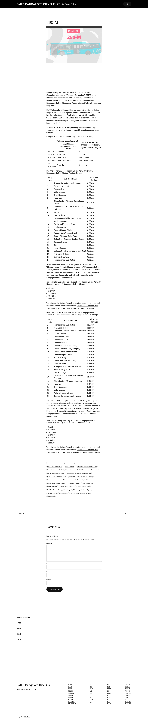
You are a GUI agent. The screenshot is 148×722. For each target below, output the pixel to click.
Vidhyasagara (51, 496)
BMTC (89, 92)
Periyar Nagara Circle (84, 486)
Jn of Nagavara (88, 479)
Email (48, 571)
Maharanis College (52, 486)
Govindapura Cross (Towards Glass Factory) (59, 479)
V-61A (127, 700)
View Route (62, 158)
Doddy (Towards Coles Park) (90, 469)
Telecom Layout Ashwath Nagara (82, 490)
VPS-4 (127, 689)
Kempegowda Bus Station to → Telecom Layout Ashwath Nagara (90, 145)
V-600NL (128, 702)
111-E (109, 700)
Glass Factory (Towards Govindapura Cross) (79, 473)
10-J (91, 700)
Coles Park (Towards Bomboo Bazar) (87, 466)
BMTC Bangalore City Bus (36, 4)
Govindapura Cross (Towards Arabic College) (81, 476)
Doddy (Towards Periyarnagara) (55, 473)
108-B (109, 693)
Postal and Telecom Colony (54, 490)
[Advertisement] (74, 78)
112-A (109, 704)
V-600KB (128, 704)
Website (48, 579)
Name (48, 564)
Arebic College (61, 463)
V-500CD (71, 702)
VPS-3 (127, 691)
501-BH (20, 640)
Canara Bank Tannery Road (54, 466)
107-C (109, 689)
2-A (91, 687)
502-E (19, 629)
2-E (91, 695)
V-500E (70, 695)
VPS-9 (127, 684)
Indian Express (78, 479)
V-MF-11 (128, 695)
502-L (19, 623)
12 (90, 704)
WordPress (27, 717)
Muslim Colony (64, 486)
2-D (91, 693)
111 (108, 695)
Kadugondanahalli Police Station (56, 483)
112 (108, 702)
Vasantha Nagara (52, 493)
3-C (91, 697)
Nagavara (73, 486)
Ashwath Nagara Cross (74, 463)
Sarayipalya (67, 490)
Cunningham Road (75, 469)
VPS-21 (128, 693)
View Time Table (64, 161)
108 (108, 691)
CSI (66, 469)
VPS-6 (127, 687)
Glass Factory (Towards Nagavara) (56, 476)
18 (90, 702)
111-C (109, 697)
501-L (19, 634)
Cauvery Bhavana (69, 466)
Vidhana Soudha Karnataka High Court (80, 493)
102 (108, 687)
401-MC (71, 693)
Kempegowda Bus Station (74, 483)
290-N (127, 514)
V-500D (70, 700)
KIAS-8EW (72, 704)
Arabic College (51, 463)
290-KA (21, 514)
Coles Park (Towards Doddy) (55, 469)
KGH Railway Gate (88, 483)
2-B (91, 691)
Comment (49, 543)
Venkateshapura (63, 493)
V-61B (127, 697)
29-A (91, 689)
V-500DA (71, 697)
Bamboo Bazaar (87, 463)
